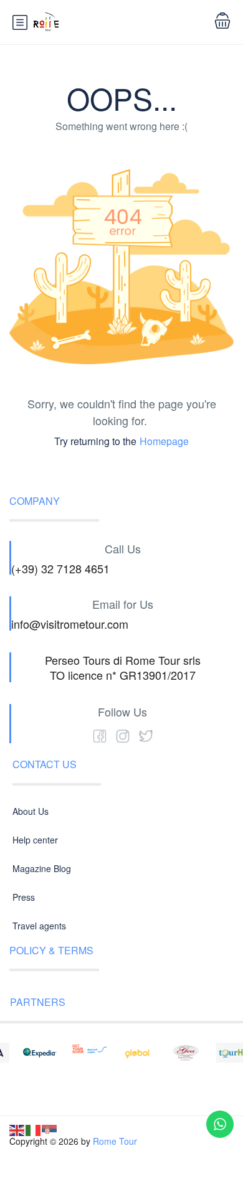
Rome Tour (115, 1141)
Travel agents (39, 925)
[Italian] (34, 1129)
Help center (35, 840)
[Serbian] (50, 1129)
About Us (30, 811)
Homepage (164, 441)
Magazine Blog (41, 868)
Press (23, 897)
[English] (17, 1129)
